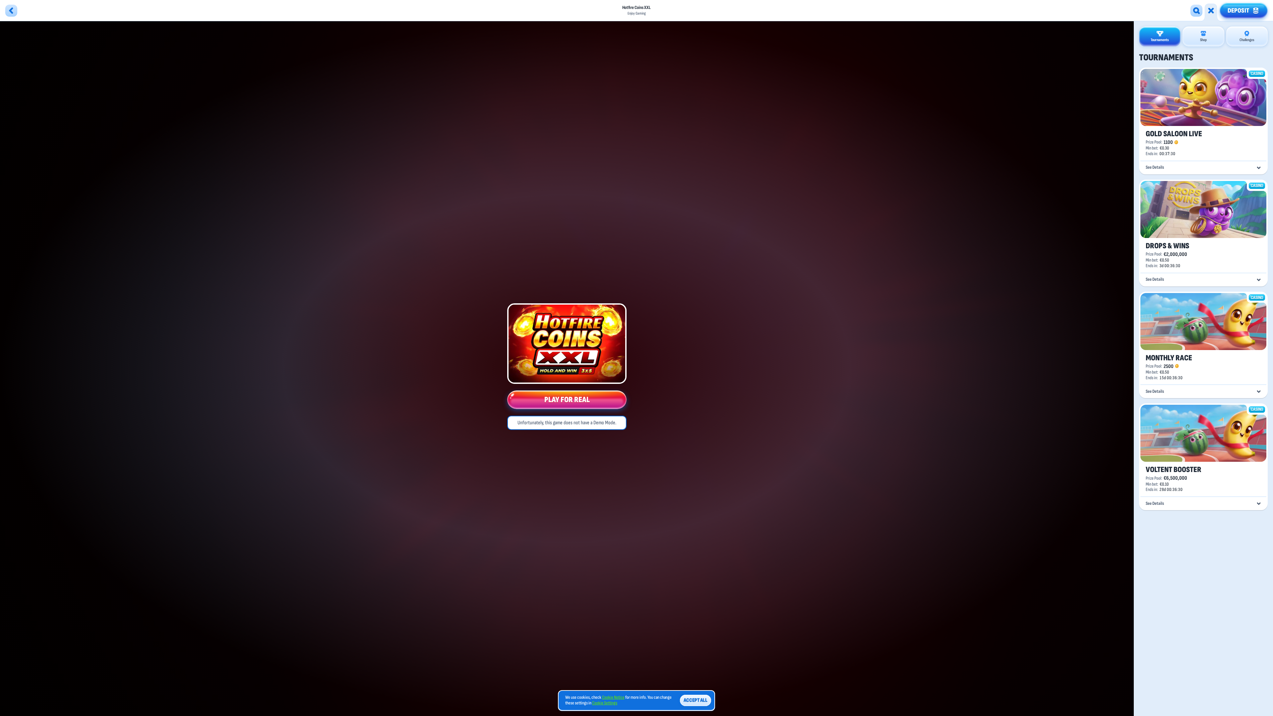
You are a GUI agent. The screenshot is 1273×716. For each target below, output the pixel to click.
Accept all (695, 700)
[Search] (1196, 11)
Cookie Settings (604, 703)
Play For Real (567, 399)
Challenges (1247, 39)
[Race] (1211, 11)
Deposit (1238, 11)
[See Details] (1258, 167)
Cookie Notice (613, 697)
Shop (1203, 39)
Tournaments (1160, 39)
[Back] (11, 11)
